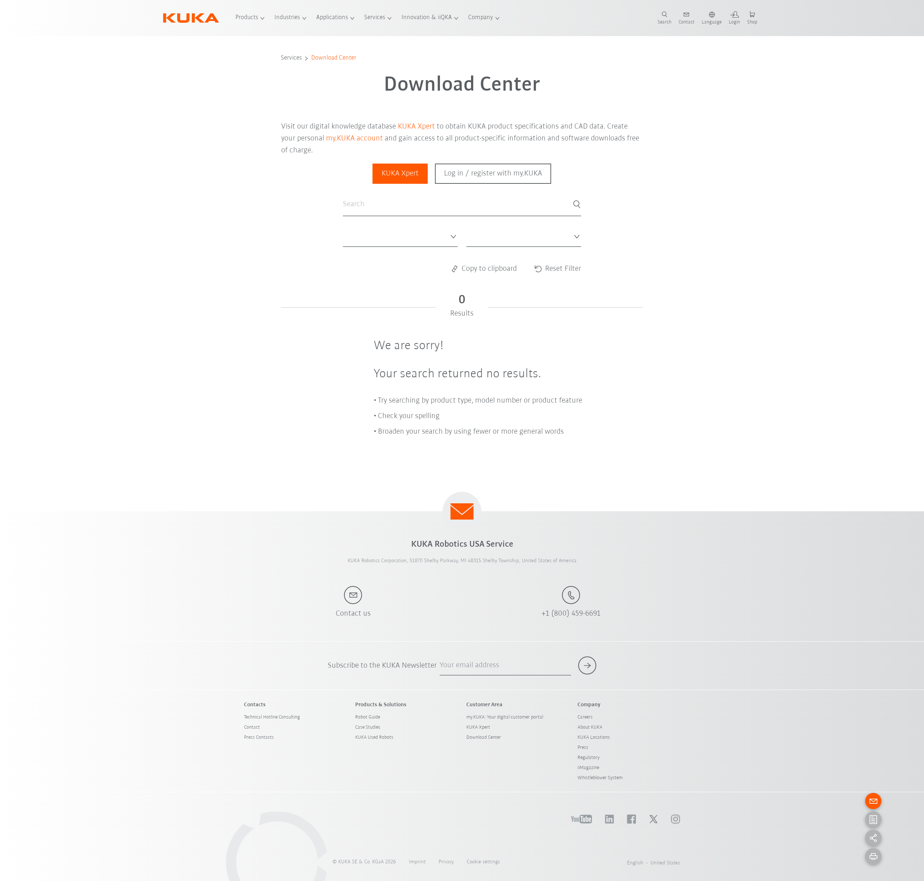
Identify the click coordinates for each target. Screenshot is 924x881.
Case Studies (367, 727)
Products (246, 17)
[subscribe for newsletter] (587, 665)
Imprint (417, 862)
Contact (252, 727)
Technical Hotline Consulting (272, 717)
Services (374, 17)
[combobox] (400, 235)
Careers (585, 717)
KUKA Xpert (416, 126)
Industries (287, 17)
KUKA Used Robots (374, 737)
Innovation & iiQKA (426, 17)
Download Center (333, 58)
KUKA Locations (594, 737)
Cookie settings (483, 862)
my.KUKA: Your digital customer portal (504, 717)
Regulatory (589, 757)
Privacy (446, 862)
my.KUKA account (354, 138)
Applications (332, 17)
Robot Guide (367, 717)
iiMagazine (588, 768)
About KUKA (590, 727)
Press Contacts (259, 737)
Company (480, 17)
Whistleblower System (600, 778)
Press (583, 747)
